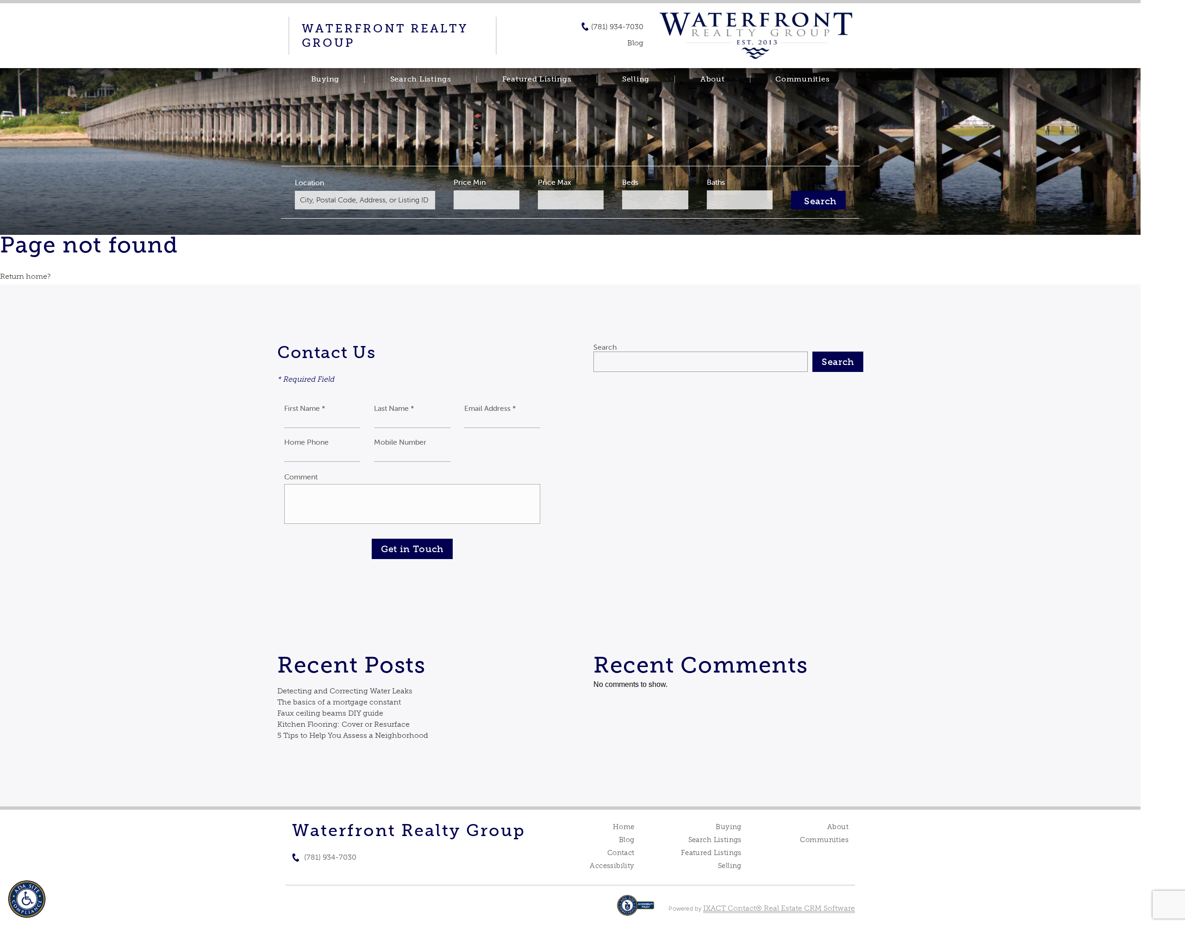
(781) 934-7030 (617, 27)
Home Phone (306, 442)
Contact (621, 853)
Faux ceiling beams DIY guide (330, 713)
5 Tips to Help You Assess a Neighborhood (352, 735)
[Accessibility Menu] (26, 899)
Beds (630, 182)
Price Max (554, 182)
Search (605, 347)
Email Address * (490, 408)
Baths (716, 182)
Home (624, 827)
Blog (627, 840)
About (712, 79)
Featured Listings (537, 79)
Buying (325, 79)
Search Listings (420, 79)
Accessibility (612, 866)
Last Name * (394, 408)
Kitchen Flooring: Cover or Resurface (343, 724)
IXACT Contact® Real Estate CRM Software (779, 908)
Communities (802, 79)
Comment (301, 476)
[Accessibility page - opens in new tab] (636, 910)
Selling (635, 79)
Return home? (25, 276)
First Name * (304, 408)
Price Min (470, 182)
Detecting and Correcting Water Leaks (344, 690)
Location (309, 182)
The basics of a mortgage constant (339, 702)
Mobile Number (400, 442)
